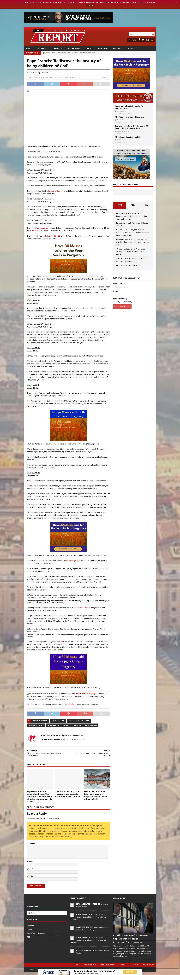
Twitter (29, 929)
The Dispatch (73, 48)
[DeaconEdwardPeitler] (72, 905)
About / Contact (90, 965)
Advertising (123, 965)
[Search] (153, 34)
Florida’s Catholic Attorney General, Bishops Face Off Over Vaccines (88, 917)
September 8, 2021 (37, 77)
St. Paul (66, 725)
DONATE (90, 5)
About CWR (103, 48)
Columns (40, 48)
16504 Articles (77, 735)
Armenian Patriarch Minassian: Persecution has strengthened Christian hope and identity (131, 216)
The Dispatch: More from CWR (133, 98)
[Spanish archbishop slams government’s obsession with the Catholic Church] (68, 779)
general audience (36, 725)
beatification (82, 607)
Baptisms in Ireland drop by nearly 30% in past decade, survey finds (132, 127)
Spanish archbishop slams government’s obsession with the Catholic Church (67, 794)
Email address (119, 284)
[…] (126, 956)
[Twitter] (143, 39)
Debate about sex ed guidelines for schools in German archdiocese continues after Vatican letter (132, 232)
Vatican (77, 725)
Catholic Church (40, 721)
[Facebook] (139, 39)
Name (29, 862)
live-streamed (42, 228)
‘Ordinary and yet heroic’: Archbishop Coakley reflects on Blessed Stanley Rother (130, 252)
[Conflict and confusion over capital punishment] (133, 918)
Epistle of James (55, 191)
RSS (28, 937)
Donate (131, 48)
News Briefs (31, 53)
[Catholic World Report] (90, 44)
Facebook (30, 925)
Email (29, 869)
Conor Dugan (121, 111)
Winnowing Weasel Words (126, 265)
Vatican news (91, 725)
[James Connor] (72, 928)
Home (28, 48)
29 (131, 122)
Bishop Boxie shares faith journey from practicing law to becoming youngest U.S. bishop (132, 242)
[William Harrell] (72, 952)
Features (56, 48)
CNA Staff (44, 72)
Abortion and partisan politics (128, 137)
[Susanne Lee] (72, 916)
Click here (30, 704)
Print (106, 77)
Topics (88, 48)
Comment (31, 843)
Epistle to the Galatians (79, 721)
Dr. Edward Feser (122, 140)
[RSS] (151, 39)
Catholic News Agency (55, 77)
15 (131, 142)
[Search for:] (140, 34)
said (102, 180)
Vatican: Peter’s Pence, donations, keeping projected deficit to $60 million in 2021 (95, 795)
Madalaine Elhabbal (123, 131)
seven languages (73, 560)
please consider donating (85, 693)
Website (30, 876)
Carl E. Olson (121, 120)
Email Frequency (120, 298)
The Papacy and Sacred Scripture (129, 117)
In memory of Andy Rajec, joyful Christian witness (129, 107)
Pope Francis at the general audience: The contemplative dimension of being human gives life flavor (39, 796)
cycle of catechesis (38, 231)
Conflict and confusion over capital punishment (130, 937)
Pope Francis (53, 725)
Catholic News (58, 721)
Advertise (117, 48)
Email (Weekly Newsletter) (36, 933)
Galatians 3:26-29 (52, 236)
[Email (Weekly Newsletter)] (147, 39)
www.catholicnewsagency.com (73, 739)
